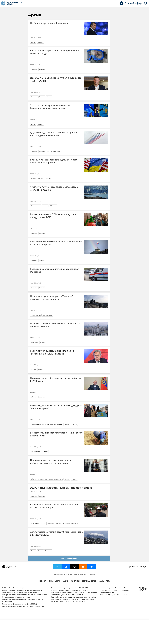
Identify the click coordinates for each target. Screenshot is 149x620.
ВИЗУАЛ (91, 574)
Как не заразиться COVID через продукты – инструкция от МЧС (53, 216)
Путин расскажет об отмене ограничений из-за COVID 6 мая (55, 380)
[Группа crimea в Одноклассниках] (83, 566)
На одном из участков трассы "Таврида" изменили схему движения (51, 298)
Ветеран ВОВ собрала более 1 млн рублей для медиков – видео (54, 52)
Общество (34, 69)
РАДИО (65, 581)
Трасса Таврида (36, 315)
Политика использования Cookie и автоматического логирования (22, 600)
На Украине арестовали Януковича (49, 23)
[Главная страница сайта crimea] (11, 3)
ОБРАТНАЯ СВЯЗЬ (89, 581)
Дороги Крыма (47, 315)
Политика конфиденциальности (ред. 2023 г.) (19, 604)
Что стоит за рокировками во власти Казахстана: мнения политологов (50, 107)
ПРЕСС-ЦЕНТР (54, 581)
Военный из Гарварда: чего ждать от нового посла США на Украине (53, 161)
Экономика (34, 342)
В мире (33, 42)
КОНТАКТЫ (75, 581)
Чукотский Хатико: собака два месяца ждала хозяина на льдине (54, 188)
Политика (48, 178)
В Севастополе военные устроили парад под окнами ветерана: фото (54, 506)
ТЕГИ (108, 581)
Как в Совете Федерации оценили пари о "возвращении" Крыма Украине (52, 352)
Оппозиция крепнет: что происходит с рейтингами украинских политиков (50, 462)
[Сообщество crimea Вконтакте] (66, 566)
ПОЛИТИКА (58, 574)
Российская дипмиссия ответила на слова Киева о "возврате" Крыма (56, 243)
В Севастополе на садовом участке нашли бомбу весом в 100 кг (56, 434)
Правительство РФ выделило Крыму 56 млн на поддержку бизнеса (55, 325)
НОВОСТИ (43, 581)
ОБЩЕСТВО (68, 574)
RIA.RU (101, 581)
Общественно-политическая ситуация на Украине (47, 424)
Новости (40, 42)
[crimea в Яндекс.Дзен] (74, 566)
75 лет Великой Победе (54, 151)
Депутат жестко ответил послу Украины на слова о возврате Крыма (56, 533)
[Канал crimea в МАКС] (91, 566)
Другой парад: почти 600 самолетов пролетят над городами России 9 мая (54, 134)
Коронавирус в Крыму (38, 523)
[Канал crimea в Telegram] (57, 566)
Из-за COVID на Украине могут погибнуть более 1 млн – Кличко (55, 79)
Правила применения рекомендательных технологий (23, 606)
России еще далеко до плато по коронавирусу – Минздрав (55, 270)
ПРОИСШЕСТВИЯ (80, 574)
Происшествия (35, 206)
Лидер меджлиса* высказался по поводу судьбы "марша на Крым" (56, 407)
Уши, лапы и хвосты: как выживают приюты (61, 487)
